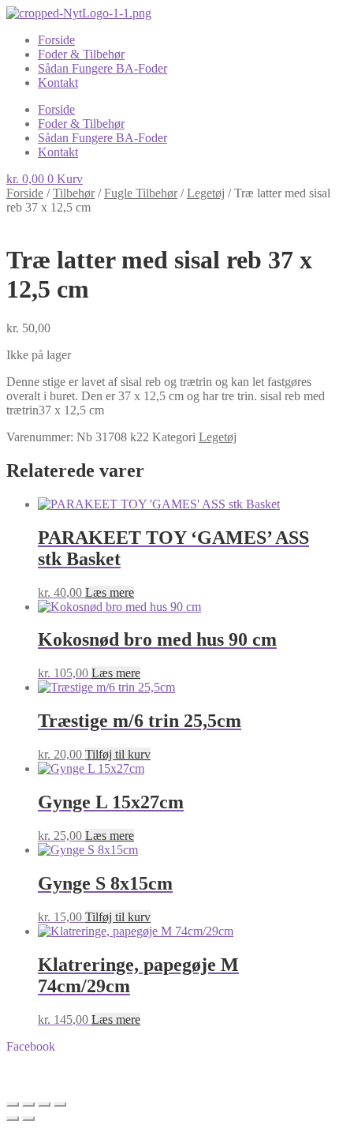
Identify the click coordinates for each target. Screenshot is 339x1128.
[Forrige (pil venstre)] (12, 1118)
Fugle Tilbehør (140, 193)
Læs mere (109, 592)
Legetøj (206, 193)
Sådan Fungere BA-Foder (102, 68)
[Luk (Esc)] (60, 1104)
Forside (56, 40)
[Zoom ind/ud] (12, 1104)
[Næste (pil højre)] (28, 1118)
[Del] (44, 1104)
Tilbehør (74, 193)
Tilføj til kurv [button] (118, 754)
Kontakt (58, 82)
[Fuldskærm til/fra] (28, 1104)
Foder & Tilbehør (81, 54)
